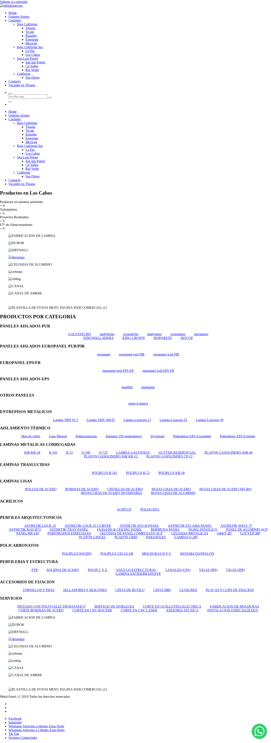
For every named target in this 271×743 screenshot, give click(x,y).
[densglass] (16, 257)
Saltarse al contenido (14, 2)
